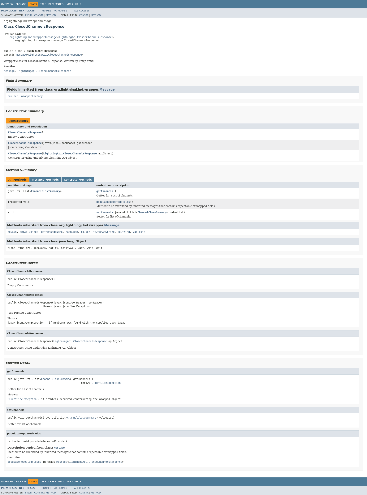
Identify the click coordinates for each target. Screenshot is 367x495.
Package (21, 4)
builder (12, 96)
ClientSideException (106, 382)
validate (139, 231)
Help (78, 4)
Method (51, 15)
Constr (39, 15)
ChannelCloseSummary (45, 191)
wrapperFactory (32, 96)
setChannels (104, 212)
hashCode (72, 231)
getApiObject (29, 231)
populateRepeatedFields (113, 201)
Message (21, 54)
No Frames (60, 10)
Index (69, 4)
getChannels (104, 191)
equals (12, 231)
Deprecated (55, 4)
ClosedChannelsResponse (25, 132)
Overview (7, 4)
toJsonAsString (103, 231)
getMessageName (52, 231)
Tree (43, 4)
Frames (46, 10)
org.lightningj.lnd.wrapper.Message (33, 37)
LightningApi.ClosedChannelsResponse (85, 37)
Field (28, 15)
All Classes (82, 10)
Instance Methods (45, 179)
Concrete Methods (78, 179)
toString (124, 231)
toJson (85, 231)
